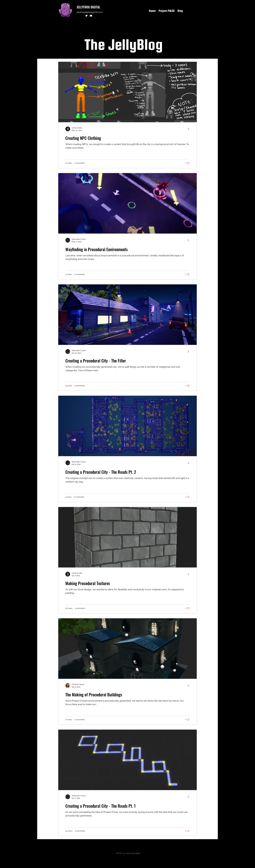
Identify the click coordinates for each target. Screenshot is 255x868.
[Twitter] (86, 15)
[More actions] (189, 129)
